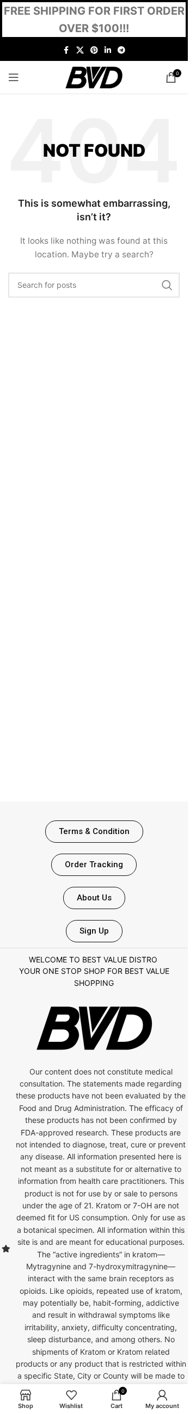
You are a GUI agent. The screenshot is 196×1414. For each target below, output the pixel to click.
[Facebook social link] (66, 50)
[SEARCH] (167, 285)
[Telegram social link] (121, 50)
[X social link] (80, 50)
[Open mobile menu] (13, 77)
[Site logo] (94, 76)
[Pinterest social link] (94, 50)
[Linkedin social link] (107, 50)
